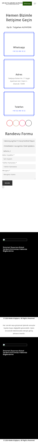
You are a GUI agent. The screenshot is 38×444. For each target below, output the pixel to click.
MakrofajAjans (14, 318)
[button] (35, 4)
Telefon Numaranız (9, 163)
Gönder (7, 183)
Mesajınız (6, 171)
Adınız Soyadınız (8, 155)
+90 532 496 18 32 (19, 51)
